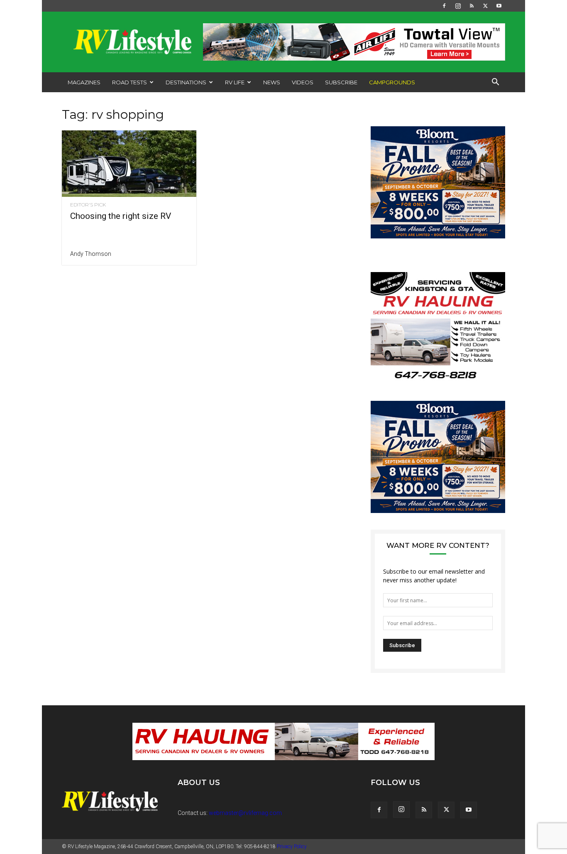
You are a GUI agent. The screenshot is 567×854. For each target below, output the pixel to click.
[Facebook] (444, 6)
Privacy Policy (292, 846)
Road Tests (129, 82)
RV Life (234, 82)
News (271, 82)
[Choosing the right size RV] (129, 163)
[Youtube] (499, 6)
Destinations (186, 82)
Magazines (84, 82)
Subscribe (341, 82)
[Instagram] (458, 6)
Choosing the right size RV (120, 216)
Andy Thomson (90, 253)
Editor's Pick (88, 204)
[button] (495, 83)
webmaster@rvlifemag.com (245, 813)
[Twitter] (485, 6)
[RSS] (471, 6)
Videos (302, 82)
